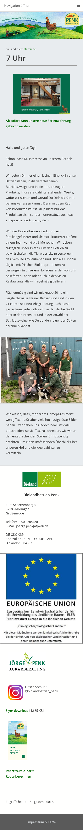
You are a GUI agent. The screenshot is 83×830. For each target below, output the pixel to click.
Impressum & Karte (20, 771)
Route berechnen (18, 776)
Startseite (30, 49)
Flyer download (17, 710)
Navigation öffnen (17, 5)
